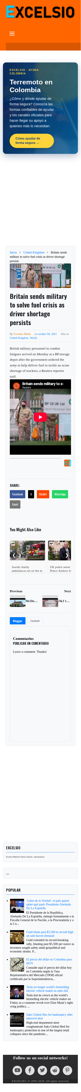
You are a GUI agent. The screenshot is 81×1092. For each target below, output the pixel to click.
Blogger (17, 621)
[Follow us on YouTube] (17, 1070)
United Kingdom (19, 337)
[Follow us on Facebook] (30, 1070)
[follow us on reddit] (55, 1070)
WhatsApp (60, 494)
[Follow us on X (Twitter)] (42, 1070)
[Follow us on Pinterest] (67, 1070)
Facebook (17, 494)
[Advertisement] (40, 200)
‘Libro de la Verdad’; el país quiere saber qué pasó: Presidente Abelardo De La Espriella (48, 904)
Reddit (43, 494)
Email (15, 504)
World (33, 337)
